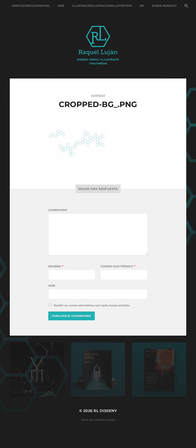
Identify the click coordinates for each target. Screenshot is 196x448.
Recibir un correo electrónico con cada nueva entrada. (92, 305)
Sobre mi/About (164, 5)
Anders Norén (105, 419)
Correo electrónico (117, 266)
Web (60, 5)
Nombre (55, 266)
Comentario (57, 210)
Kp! (142, 5)
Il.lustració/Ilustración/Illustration (102, 5)
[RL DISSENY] (98, 45)
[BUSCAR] (186, 6)
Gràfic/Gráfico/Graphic (31, 5)
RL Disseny (105, 411)
